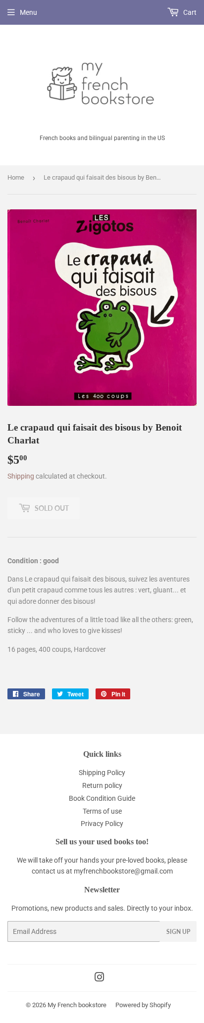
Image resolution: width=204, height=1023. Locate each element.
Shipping (20, 476)
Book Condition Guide (102, 798)
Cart (189, 12)
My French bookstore (77, 1005)
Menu (28, 12)
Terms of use (102, 811)
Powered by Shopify (143, 1005)
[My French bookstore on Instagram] (99, 978)
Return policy (102, 785)
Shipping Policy (102, 773)
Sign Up (178, 931)
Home (15, 177)
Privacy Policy (102, 824)
